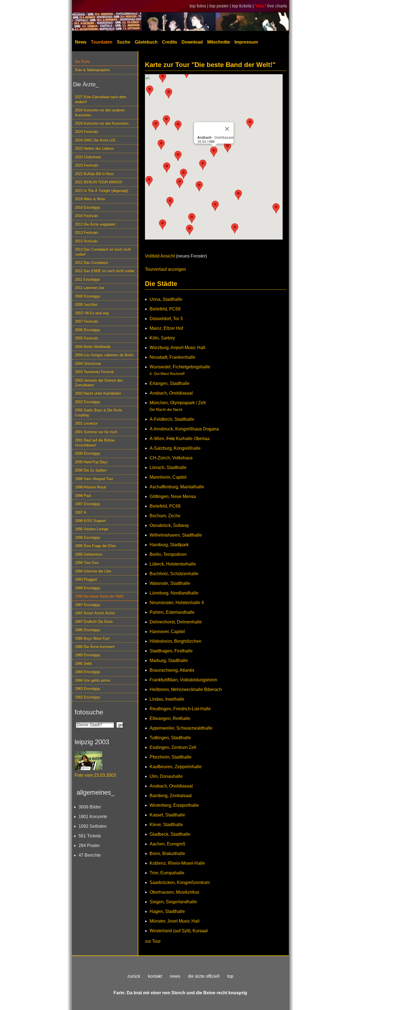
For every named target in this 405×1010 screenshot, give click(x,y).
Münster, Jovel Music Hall (174, 921)
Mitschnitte (218, 42)
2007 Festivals (86, 321)
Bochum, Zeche (165, 515)
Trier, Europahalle (167, 872)
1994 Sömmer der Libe (93, 571)
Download (192, 42)
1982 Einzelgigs (87, 697)
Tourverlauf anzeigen (165, 269)
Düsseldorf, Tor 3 (166, 318)
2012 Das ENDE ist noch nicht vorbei (104, 271)
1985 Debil (83, 663)
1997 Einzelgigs (87, 504)
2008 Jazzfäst (86, 304)
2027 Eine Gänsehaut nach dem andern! (100, 99)
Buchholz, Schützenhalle (174, 573)
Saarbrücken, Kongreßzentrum (180, 882)
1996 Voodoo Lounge (91, 529)
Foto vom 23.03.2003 (95, 775)
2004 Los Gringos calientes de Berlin (104, 355)
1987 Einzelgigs (87, 605)
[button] (155, 125)
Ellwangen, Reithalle (170, 718)
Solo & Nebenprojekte (92, 70)
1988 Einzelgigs (87, 588)
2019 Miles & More (90, 199)
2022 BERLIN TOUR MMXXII (98, 182)
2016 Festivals (86, 216)
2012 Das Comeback (91, 263)
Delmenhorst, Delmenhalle (176, 622)
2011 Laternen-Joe (89, 288)
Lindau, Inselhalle (167, 699)
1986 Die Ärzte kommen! (95, 647)
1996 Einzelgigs (87, 537)
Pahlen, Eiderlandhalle (172, 612)
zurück (133, 976)
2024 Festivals (86, 132)
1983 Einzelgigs (87, 689)
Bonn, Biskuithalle (167, 853)
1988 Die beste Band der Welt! (99, 596)
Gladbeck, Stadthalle (170, 834)
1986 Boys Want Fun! (92, 638)
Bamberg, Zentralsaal (171, 795)
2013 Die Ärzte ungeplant (95, 224)
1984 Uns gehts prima (92, 680)
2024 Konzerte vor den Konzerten (101, 123)
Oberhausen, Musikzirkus (174, 892)
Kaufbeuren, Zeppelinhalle (176, 766)
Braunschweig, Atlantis (172, 670)
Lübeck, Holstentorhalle (173, 564)
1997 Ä (80, 512)
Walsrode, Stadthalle (170, 583)
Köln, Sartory (162, 338)
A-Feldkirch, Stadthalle (172, 419)
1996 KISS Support (90, 521)
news (175, 976)
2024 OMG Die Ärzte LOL (95, 140)
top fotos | (199, 6)
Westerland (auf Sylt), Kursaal (179, 930)
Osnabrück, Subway (169, 525)
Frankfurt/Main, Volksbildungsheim (183, 679)
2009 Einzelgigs (87, 296)
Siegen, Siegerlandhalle (173, 901)
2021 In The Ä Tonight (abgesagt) (101, 191)
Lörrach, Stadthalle (168, 467)
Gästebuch (146, 42)
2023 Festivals (86, 165)
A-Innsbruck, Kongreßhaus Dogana (184, 429)
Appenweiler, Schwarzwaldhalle (181, 728)
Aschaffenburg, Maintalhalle (177, 486)
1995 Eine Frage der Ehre (95, 546)
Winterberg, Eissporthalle (174, 805)
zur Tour (153, 941)
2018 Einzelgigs (87, 207)
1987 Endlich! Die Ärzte (94, 622)
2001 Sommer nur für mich (96, 432)
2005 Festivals (86, 338)
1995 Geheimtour (88, 554)
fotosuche (89, 712)
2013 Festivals (86, 233)
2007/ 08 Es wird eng (92, 313)
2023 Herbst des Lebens (94, 148)
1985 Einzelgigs (87, 655)
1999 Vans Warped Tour (94, 479)
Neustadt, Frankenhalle (172, 357)
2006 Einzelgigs (87, 330)
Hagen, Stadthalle (167, 911)
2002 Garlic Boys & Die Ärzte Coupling (98, 412)
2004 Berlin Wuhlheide (92, 347)
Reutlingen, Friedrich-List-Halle (180, 708)
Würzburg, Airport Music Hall (177, 347)
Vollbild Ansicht (160, 256)
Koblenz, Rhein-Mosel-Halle (177, 863)
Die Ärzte (82, 62)
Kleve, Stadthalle (166, 824)
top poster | (220, 6)
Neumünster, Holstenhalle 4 (177, 602)
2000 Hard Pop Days (91, 462)
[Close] (227, 128)
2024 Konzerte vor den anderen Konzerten (100, 112)
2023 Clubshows (88, 157)
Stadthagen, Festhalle (171, 651)
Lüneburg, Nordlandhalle (174, 593)
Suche (123, 42)
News (81, 42)
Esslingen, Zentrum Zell (173, 747)
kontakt (155, 976)
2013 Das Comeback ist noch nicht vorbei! (103, 251)
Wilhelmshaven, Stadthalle (176, 535)
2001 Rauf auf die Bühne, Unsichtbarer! (95, 442)
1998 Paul (83, 496)
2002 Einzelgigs (87, 402)
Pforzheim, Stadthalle (170, 757)
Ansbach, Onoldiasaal (171, 393)
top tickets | (243, 6)
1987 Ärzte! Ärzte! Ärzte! (95, 613)
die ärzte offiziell (204, 976)
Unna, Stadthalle (166, 299)
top (230, 976)
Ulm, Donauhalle (166, 776)
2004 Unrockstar (88, 363)
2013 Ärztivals (86, 241)
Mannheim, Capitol (168, 477)
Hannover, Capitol (167, 631)
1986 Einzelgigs (87, 630)
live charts (277, 6)
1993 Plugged (86, 579)
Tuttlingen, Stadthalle (170, 737)
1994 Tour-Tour (87, 563)
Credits (169, 42)
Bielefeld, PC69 (165, 309)
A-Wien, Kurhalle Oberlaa (179, 438)
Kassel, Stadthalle (167, 815)
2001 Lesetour (86, 423)
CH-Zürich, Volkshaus (171, 458)
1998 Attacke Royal (90, 487)
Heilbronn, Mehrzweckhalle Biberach (186, 689)
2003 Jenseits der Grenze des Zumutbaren (99, 382)
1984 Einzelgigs (87, 672)
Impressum (246, 42)
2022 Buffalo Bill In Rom (94, 174)
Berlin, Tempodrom (168, 554)
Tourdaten (101, 42)
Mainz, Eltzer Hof (166, 328)
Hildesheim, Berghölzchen (175, 641)
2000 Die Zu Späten (91, 470)
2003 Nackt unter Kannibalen (98, 393)
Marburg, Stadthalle (169, 660)
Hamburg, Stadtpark (169, 544)
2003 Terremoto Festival (94, 372)
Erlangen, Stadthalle (170, 383)
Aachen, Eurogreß (167, 844)
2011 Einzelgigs (87, 279)
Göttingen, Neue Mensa (173, 496)
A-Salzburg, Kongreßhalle (175, 448)
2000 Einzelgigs (87, 453)
